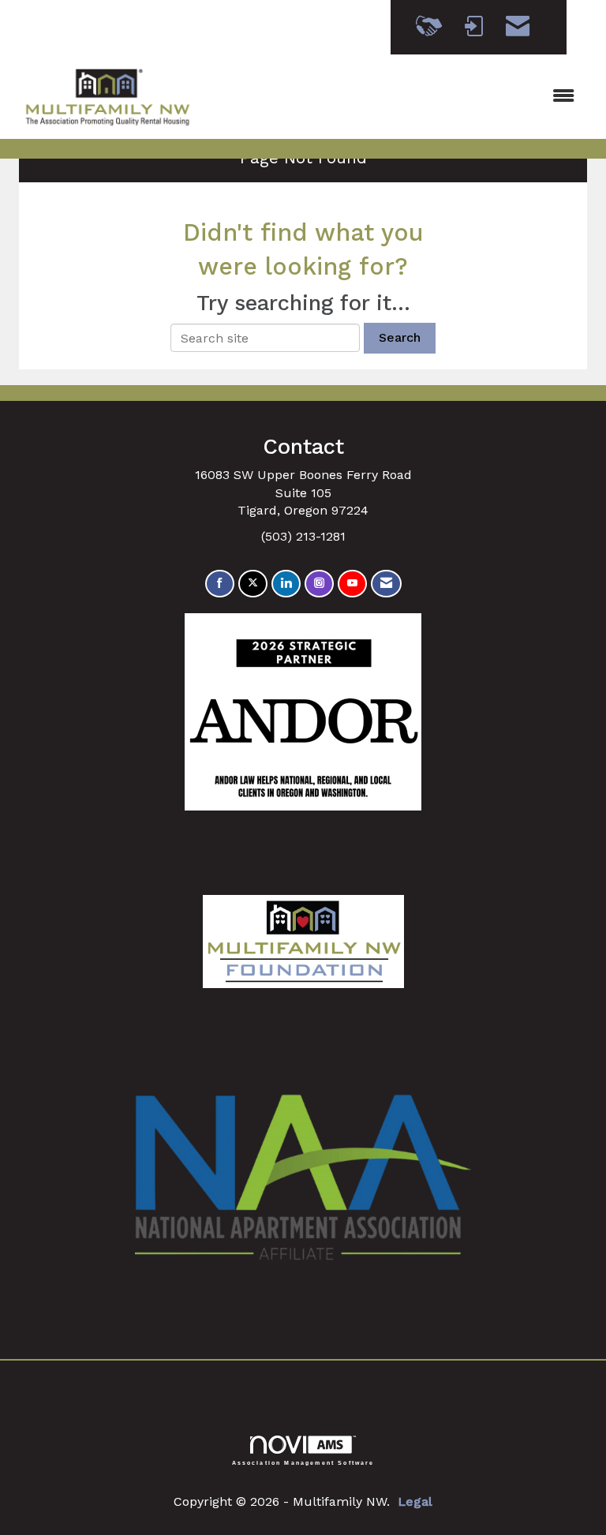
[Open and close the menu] (396, 97)
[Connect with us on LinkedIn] (286, 583)
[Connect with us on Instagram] (319, 583)
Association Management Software (303, 1462)
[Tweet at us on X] (252, 583)
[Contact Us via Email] (386, 583)
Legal (415, 1501)
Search (400, 337)
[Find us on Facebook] (219, 583)
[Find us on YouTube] (352, 583)
